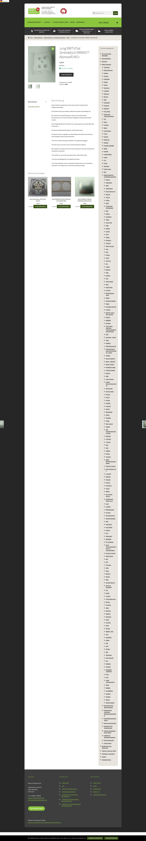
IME (107, 643)
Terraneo (108, 565)
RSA (105, 172)
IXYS (107, 677)
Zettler (108, 577)
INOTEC (108, 275)
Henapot (106, 105)
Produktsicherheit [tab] (34, 107)
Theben (108, 355)
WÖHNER (108, 539)
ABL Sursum (109, 424)
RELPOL (108, 574)
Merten (108, 373)
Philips (108, 454)
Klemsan (108, 667)
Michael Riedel (110, 703)
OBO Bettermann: (111, 346)
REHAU (108, 649)
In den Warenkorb (66, 74)
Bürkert (108, 270)
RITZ (107, 646)
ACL (107, 264)
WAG (107, 185)
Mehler (108, 228)
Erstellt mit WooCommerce (52, 822)
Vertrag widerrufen (99, 795)
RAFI (105, 100)
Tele (107, 278)
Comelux (106, 91)
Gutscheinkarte (106, 58)
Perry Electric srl (110, 191)
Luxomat (108, 474)
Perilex (108, 180)
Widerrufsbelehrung (68, 792)
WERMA (108, 688)
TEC (107, 590)
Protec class (107, 169)
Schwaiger (107, 102)
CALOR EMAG (108, 154)
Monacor (106, 94)
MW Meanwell (110, 510)
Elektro (46, 22)
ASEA (107, 608)
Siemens (108, 323)
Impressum (65, 783)
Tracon (108, 197)
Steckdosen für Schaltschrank (108, 727)
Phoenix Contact (110, 466)
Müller (108, 640)
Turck (105, 134)
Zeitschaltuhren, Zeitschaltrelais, (108, 706)
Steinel (108, 530)
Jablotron (106, 140)
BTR (107, 562)
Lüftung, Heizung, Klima (60, 22)
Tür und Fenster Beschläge (106, 54)
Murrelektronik (110, 515)
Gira (107, 249)
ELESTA (108, 317)
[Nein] (144, 838)
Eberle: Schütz (110, 364)
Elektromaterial (38, 37)
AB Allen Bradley (110, 518)
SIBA (107, 273)
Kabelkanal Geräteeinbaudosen (109, 736)
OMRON (108, 343)
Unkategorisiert (106, 760)
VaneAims (109, 217)
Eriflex (108, 200)
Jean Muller (109, 527)
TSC (105, 119)
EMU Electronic (108, 70)
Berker (108, 298)
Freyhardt (109, 485)
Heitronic (106, 88)
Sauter (108, 397)
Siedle (107, 421)
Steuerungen (107, 743)
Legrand (108, 406)
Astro (105, 122)
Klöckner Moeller (111, 301)
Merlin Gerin (109, 556)
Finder (108, 415)
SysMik (106, 151)
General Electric (110, 583)
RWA (107, 568)
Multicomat (109, 388)
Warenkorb (97, 789)
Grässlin (108, 480)
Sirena (106, 85)
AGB (63, 786)
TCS (105, 160)
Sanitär (72, 22)
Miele (105, 148)
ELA (107, 661)
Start (31, 37)
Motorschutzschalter (110, 723)
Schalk (108, 231)
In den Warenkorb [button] (40, 206)
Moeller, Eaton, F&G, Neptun (110, 313)
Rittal (107, 685)
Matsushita (109, 287)
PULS (107, 674)
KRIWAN (108, 664)
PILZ (107, 634)
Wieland (108, 477)
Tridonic (108, 243)
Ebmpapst (109, 655)
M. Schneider (109, 542)
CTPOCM (108, 439)
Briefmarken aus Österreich (106, 747)
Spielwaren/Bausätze (34, 22)
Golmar (106, 137)
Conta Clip (109, 223)
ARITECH (108, 611)
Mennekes (109, 524)
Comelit (106, 125)
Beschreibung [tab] (32, 102)
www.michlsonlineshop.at (36, 798)
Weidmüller (109, 412)
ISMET (107, 593)
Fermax (108, 394)
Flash (107, 571)
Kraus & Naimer (110, 358)
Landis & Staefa (110, 370)
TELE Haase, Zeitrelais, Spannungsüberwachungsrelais (111, 328)
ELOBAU (108, 694)
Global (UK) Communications (109, 115)
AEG (107, 445)
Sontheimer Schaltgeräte (109, 207)
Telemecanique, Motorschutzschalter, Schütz (111, 351)
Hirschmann (107, 131)
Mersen (108, 194)
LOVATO (108, 507)
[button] (53, 48)
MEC (107, 521)
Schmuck (104, 61)
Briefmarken (80, 22)
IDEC (107, 580)
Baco (107, 284)
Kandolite (107, 79)
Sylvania (108, 457)
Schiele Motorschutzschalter (111, 383)
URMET (108, 427)
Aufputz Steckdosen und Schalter (109, 732)
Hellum (106, 73)
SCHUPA (108, 622)
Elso (107, 252)
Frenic (105, 163)
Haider (108, 267)
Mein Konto (97, 783)
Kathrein (106, 108)
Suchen (115, 13)
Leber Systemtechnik (110, 681)
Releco (108, 214)
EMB (107, 225)
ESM (107, 334)
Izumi (107, 258)
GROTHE (108, 436)
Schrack (108, 310)
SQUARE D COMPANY (109, 670)
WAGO (108, 491)
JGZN (107, 203)
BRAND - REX (109, 631)
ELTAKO (108, 403)
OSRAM (108, 451)
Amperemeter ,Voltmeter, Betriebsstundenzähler (110, 713)
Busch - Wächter (110, 361)
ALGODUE (108, 637)
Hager (107, 304)
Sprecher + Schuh (111, 337)
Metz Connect (110, 246)
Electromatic (109, 281)
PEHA (107, 620)
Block (105, 128)
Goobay (106, 143)
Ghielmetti (109, 183)
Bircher (106, 97)
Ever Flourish (109, 658)
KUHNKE (108, 418)
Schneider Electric (111, 307)
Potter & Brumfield (109, 586)
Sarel (107, 504)
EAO (107, 211)
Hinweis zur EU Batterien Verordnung (69, 795)
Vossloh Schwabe (109, 145)
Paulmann (107, 67)
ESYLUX (108, 483)
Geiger (108, 237)
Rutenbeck (109, 536)
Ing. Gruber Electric (109, 495)
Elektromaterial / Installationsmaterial (54, 37)
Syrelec (108, 400)
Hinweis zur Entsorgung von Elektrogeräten (71, 805)
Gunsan (106, 76)
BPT (107, 559)
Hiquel (108, 255)
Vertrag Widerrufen (36, 808)
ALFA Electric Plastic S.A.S (109, 500)
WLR (107, 448)
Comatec (108, 605)
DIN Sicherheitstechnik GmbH (111, 431)
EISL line (108, 261)
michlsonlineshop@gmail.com (37, 800)
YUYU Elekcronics (111, 599)
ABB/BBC (108, 320)
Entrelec (108, 513)
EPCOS (108, 409)
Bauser (108, 700)
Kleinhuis (108, 617)
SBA (107, 652)
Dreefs (106, 82)
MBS (107, 376)
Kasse (95, 786)
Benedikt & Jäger (110, 367)
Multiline (108, 240)
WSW (107, 340)
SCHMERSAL (109, 691)
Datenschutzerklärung (69, 789)
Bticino (108, 602)
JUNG (68, 37)
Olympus (106, 166)
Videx (107, 220)
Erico (107, 234)
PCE (107, 533)
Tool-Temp (107, 111)
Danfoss (108, 697)
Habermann (109, 188)
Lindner (108, 596)
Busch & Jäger (110, 391)
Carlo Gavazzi (110, 379)
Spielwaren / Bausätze (108, 754)
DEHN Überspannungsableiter (111, 461)
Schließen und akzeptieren (95, 838)
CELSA (107, 488)
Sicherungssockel (109, 740)
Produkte (96, 792)
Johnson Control (110, 553)
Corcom (108, 290)
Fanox (105, 157)
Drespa (108, 628)
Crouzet (108, 442)
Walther (108, 614)
